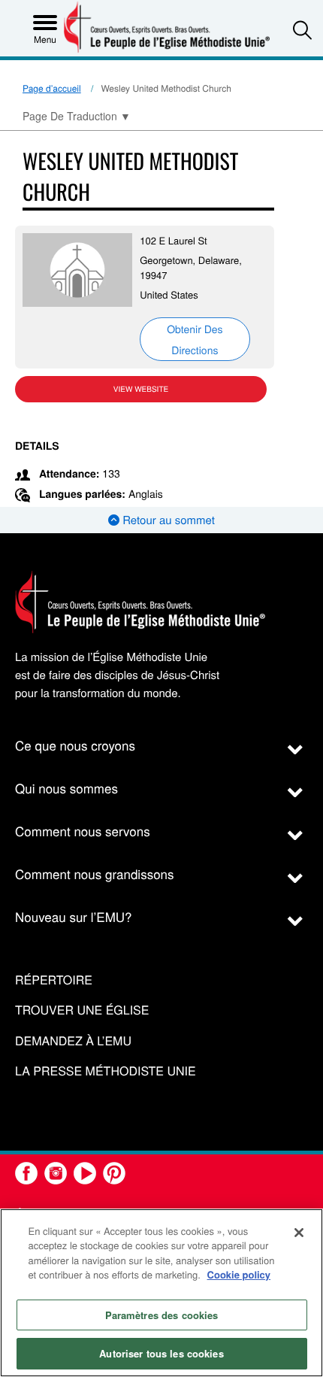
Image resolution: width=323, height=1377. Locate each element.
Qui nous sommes (66, 787)
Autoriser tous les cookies (161, 1353)
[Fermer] (298, 1232)
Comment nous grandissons (94, 873)
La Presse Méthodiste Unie (105, 1071)
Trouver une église (82, 1010)
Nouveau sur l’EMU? (73, 916)
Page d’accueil (52, 88)
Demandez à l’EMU (73, 1041)
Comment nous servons (82, 830)
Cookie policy (239, 1274)
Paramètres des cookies (162, 1315)
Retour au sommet (167, 520)
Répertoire (53, 980)
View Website (140, 389)
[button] (302, 29)
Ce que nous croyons (75, 745)
